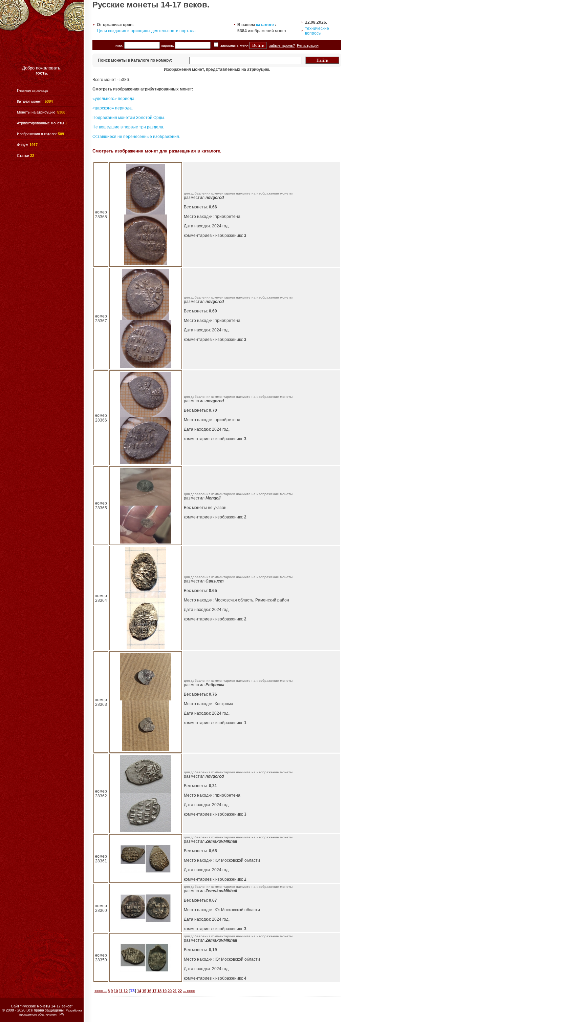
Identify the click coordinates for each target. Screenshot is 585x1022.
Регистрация (308, 45)
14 (139, 991)
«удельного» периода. (113, 98)
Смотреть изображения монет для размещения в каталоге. (156, 151)
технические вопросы (317, 31)
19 (164, 991)
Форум (22, 145)
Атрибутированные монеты (40, 123)
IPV (61, 1014)
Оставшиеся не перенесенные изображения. (136, 136)
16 (149, 991)
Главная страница (32, 90)
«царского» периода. (112, 108)
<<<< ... (100, 991)
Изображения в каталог (37, 134)
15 (144, 991)
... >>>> (189, 991)
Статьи (23, 156)
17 (154, 991)
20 (170, 991)
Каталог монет (30, 101)
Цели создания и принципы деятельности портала (146, 30)
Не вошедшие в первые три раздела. (128, 127)
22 (180, 991)
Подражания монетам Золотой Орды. (128, 117)
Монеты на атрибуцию (36, 112)
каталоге (265, 24)
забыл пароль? (282, 45)
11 (121, 991)
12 (126, 991)
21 (175, 991)
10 (116, 991)
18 (159, 991)
